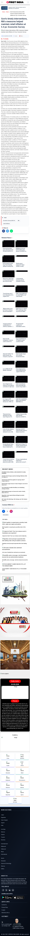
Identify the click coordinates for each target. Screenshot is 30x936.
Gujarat (2, 824)
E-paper (3, 911)
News (7, 11)
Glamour (3, 833)
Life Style (3, 830)
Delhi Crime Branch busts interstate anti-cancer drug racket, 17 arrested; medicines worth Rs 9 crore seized (21, 385)
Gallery (2, 870)
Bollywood (3, 848)
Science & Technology (6, 865)
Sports (2, 859)
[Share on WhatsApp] (11, 231)
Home (3, 11)
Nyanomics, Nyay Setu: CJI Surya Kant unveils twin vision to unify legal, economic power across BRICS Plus (8, 280)
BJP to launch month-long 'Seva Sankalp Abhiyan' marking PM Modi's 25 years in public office (8, 265)
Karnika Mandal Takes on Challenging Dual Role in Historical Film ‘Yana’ (8, 446)
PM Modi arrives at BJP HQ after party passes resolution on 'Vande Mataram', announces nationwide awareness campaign (21, 250)
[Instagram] (11, 511)
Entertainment (4, 845)
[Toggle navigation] (2, 2)
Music (2, 853)
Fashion (3, 836)
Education (3, 862)
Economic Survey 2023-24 (9, 220)
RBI (18, 220)
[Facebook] (3, 511)
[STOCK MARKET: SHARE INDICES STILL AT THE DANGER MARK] (15, 565)
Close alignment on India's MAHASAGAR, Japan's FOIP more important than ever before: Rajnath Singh (21, 370)
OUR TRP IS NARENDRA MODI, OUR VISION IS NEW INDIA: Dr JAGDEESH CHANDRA (21, 400)
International (4, 855)
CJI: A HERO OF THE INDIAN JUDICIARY (7, 369)
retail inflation (6, 223)
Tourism (3, 838)
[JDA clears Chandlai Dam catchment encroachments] (15, 549)
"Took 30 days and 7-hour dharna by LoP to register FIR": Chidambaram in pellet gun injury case (8, 295)
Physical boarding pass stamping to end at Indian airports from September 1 (8, 250)
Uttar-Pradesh (4, 821)
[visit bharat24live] (15, 623)
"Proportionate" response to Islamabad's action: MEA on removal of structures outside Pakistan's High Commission (20, 325)
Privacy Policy (5, 909)
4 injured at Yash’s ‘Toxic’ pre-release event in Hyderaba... (14, 535)
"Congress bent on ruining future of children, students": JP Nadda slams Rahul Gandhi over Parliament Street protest (8, 325)
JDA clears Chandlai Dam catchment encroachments (13, 552)
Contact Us (4, 906)
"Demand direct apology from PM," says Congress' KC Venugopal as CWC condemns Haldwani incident (8, 416)
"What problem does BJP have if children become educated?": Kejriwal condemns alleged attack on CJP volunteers (8, 310)
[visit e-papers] (4, 675)
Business (3, 841)
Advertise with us (6, 914)
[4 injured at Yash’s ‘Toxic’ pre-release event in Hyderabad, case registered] (15, 532)
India (2, 827)
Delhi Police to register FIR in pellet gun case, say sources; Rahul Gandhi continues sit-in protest (21, 310)
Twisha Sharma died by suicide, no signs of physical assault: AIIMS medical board (8, 461)
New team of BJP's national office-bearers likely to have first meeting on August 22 (21, 431)
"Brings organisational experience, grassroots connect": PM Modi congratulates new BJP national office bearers (21, 461)
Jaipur (2, 816)
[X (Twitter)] (7, 511)
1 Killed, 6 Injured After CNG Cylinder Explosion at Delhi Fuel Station (21, 416)
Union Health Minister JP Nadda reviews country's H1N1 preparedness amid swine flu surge (21, 340)
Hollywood (3, 850)
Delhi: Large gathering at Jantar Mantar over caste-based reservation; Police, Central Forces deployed (21, 295)
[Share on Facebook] (3, 231)
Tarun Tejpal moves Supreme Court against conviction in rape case (8, 385)
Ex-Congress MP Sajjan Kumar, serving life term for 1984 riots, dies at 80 (8, 400)
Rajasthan (3, 819)
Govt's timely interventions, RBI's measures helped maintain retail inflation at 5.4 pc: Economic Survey (18, 13)
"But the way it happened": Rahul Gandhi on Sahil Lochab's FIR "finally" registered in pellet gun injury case (21, 265)
